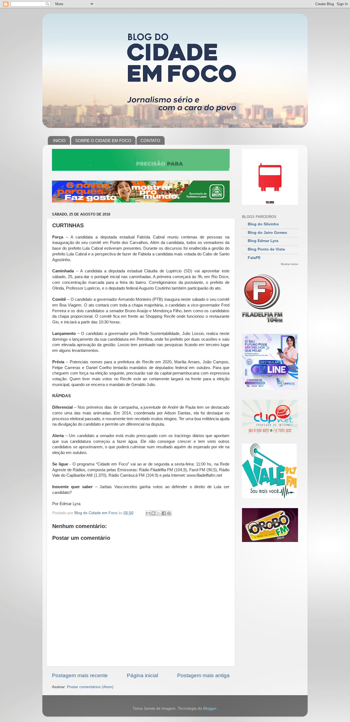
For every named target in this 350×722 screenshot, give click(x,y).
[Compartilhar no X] (158, 513)
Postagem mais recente (80, 675)
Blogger (209, 708)
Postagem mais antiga (203, 675)
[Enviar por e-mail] (148, 513)
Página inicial (142, 675)
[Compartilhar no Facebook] (164, 513)
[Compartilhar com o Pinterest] (169, 513)
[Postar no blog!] (153, 513)
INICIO (59, 140)
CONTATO (150, 140)
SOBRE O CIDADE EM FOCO (103, 140)
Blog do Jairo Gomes (267, 233)
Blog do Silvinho (263, 224)
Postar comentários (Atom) (90, 687)
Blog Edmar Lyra (263, 241)
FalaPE (254, 258)
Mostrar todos (289, 264)
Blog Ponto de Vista (266, 249)
